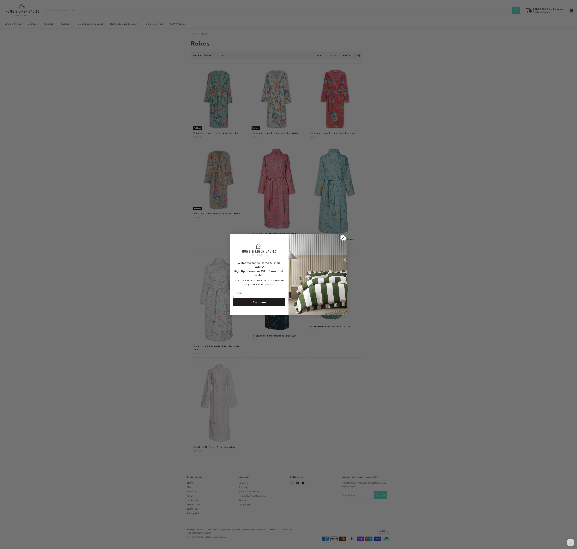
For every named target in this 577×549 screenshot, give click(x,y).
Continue (259, 302)
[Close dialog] (343, 237)
